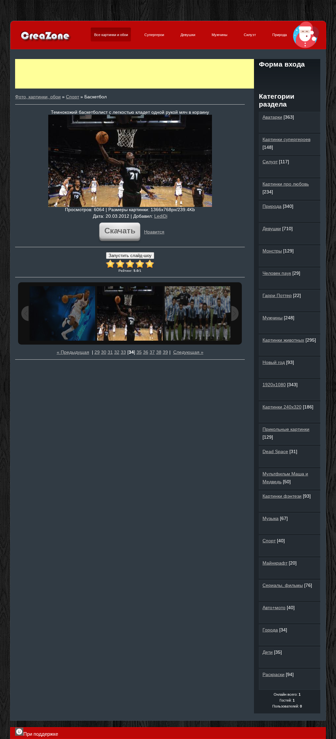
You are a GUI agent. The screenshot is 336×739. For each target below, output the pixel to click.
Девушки (187, 35)
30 (103, 352)
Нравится (154, 231)
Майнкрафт (274, 563)
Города (270, 629)
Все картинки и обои (111, 35)
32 (116, 352)
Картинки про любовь (285, 184)
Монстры (272, 250)
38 (158, 352)
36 (145, 352)
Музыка (270, 518)
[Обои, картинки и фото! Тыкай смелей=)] (45, 41)
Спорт (72, 96)
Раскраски (273, 674)
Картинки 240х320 (282, 406)
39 (165, 352)
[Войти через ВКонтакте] (276, 77)
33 (123, 352)
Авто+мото (273, 607)
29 (97, 352)
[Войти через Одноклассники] (287, 88)
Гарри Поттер (277, 295)
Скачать (120, 230)
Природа (279, 35)
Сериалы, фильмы (282, 585)
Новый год (273, 362)
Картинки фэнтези (282, 496)
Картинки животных (283, 340)
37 (152, 352)
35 (139, 352)
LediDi (160, 216)
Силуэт (250, 35)
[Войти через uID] (265, 77)
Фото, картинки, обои (38, 96)
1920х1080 (274, 384)
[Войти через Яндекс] (298, 77)
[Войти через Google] (309, 77)
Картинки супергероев (286, 139)
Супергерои (154, 35)
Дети (267, 652)
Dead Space (275, 451)
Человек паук (276, 273)
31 (110, 352)
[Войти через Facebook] (287, 77)
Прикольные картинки (285, 429)
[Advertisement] (134, 74)
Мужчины (219, 35)
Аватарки (272, 117)
